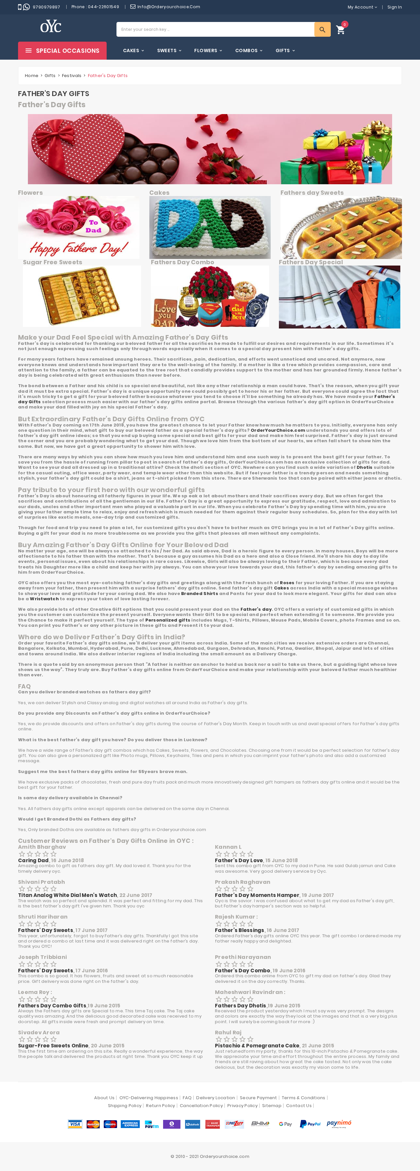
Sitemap (272, 1105)
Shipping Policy (124, 1105)
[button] (341, 29)
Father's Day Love (239, 860)
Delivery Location (215, 1098)
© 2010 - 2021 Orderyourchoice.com (210, 1156)
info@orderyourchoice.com (168, 7)
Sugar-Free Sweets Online (53, 1045)
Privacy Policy (242, 1105)
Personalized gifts (168, 620)
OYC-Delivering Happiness (148, 1098)
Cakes (281, 588)
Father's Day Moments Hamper (257, 895)
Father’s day (256, 609)
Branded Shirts (199, 593)
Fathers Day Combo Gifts (52, 1005)
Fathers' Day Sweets (45, 930)
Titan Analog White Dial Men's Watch (67, 895)
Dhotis (365, 467)
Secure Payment (258, 1098)
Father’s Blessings (239, 930)
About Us (104, 1098)
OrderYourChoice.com (278, 430)
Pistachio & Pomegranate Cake (257, 1045)
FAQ (187, 1098)
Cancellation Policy (201, 1105)
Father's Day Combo (242, 970)
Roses (287, 583)
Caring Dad (33, 860)
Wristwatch (44, 599)
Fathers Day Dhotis (240, 1005)
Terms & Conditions (304, 1098)
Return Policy (160, 1105)
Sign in (395, 7)
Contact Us (299, 1105)
